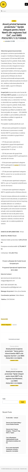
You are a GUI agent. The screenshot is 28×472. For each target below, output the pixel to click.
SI (3, 4)
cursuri (16, 165)
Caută (3, 398)
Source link (4, 319)
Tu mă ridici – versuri (12, 417)
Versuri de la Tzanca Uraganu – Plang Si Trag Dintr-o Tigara (13, 431)
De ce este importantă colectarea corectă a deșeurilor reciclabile (12, 449)
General (14, 324)
